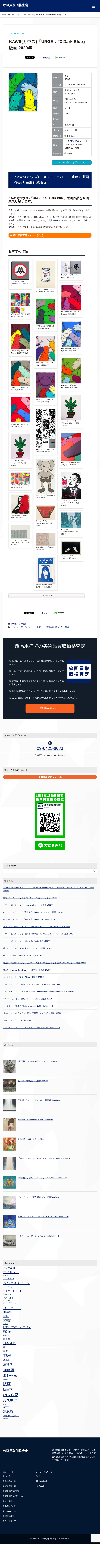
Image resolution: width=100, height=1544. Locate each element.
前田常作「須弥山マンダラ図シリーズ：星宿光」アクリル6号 (43, 1217)
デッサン (7, 1294)
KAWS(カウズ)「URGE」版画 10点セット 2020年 (20, 315)
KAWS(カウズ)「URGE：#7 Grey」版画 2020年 (20, 389)
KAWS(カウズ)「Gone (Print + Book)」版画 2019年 (71, 276)
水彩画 (7, 1359)
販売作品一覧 (10, 1481)
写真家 (7, 1320)
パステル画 (8, 1298)
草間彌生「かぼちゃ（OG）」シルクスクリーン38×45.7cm (42, 1178)
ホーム (7, 1476)
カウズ (67, 76)
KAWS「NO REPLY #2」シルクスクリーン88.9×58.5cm (70, 464)
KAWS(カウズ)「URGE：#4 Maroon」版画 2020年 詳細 (20, 352)
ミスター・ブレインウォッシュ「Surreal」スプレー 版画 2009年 (70, 503)
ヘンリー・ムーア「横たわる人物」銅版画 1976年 (38, 1236)
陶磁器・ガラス (11, 1415)
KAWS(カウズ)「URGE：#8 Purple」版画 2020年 (45, 401)
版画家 (7, 1389)
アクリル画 (9, 1267)
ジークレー (8, 1287)
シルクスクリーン (19, 627)
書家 (5, 1351)
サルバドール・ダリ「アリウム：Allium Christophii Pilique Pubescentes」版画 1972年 (38, 991)
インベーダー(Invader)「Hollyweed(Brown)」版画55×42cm (70, 423)
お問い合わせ (10, 1506)
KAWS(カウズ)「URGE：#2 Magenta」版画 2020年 (70, 313)
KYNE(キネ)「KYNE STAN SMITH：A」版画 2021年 (44, 586)
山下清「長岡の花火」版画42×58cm (33, 1081)
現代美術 (65, 627)
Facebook (43, 1481)
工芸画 (5, 1324)
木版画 (7, 1355)
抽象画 (6, 1335)
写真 (6, 1316)
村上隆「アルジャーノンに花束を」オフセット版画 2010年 (27, 948)
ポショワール (7, 1300)
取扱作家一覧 (10, 1486)
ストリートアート (36, 627)
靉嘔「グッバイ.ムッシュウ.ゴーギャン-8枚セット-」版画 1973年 (30, 898)
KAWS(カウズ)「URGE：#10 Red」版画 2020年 (20, 425)
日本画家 (9, 1343)
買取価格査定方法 (12, 1491)
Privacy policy (10, 1511)
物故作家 (10, 1395)
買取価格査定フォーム (59, 220)
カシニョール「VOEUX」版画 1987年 (18, 1020)
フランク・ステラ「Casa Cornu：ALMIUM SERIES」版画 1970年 (20, 542)
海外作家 (50, 627)
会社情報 (8, 1501)
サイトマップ (10, 1521)
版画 (57, 627)
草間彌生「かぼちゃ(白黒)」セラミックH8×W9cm (38, 1061)
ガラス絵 (6, 1275)
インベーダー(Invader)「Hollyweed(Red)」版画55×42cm (18, 463)
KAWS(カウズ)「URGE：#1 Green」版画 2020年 (45, 327)
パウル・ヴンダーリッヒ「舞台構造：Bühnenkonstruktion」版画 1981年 (33, 912)
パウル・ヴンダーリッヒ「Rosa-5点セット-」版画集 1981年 (28, 905)
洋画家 (8, 1370)
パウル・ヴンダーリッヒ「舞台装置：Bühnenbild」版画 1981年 (29, 919)
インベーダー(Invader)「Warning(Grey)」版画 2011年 (20, 284)
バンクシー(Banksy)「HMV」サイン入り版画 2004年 (70, 557)
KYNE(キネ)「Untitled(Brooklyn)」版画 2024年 (69, 532)
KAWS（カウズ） (19, 624)
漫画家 (5, 1379)
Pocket (46, 58)
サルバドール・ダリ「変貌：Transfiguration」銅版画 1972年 (28, 999)
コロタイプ (8, 1278)
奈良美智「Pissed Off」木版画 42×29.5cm (35, 1120)
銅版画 (8, 1411)
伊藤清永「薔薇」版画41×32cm (31, 1139)
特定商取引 (9, 1516)
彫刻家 (7, 1331)
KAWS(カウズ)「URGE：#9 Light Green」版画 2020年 (70, 386)
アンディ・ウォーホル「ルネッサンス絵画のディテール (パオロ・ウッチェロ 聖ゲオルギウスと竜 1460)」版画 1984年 (48, 889)
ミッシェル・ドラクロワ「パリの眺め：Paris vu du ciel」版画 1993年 (31, 1028)
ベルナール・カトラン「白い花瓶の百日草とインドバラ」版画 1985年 (32, 1013)
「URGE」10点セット (74, 141)
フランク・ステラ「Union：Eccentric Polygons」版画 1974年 (45, 523)
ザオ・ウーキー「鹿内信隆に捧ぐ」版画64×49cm (38, 1197)
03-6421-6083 (31, 220)
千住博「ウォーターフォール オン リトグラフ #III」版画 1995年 (44, 1158)
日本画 (6, 1338)
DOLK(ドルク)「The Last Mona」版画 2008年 (19, 516)
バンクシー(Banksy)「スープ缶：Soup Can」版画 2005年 (45, 290)
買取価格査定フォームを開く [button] (28, 235)
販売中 (6, 1407)
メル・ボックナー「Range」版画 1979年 (45, 548)
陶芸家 (5, 1418)
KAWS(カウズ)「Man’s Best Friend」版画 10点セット (45, 450)
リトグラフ (12, 1308)
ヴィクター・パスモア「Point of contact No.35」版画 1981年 (28, 1006)
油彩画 (7, 1364)
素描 (4, 1404)
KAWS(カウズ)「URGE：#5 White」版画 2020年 (45, 364)
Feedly (42, 1486)
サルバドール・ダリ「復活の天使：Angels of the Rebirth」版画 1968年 (32, 984)
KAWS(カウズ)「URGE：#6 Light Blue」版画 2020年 (70, 350)
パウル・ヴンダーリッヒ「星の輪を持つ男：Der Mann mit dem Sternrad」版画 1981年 (39, 934)
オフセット (11, 1272)
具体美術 (7, 1312)
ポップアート (9, 1303)
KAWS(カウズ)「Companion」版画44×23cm (45, 496)
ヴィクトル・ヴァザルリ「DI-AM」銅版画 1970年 (23, 977)
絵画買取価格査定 (15, 5)
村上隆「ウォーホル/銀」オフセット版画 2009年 (23, 955)
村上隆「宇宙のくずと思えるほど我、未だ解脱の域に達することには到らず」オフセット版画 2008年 (44, 963)
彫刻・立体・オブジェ (17, 1327)
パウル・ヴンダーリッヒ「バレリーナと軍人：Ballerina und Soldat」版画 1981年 (36, 927)
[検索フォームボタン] (94, 871)
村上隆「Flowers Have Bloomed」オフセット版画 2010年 (27, 970)
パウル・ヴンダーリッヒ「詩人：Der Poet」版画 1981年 (26, 941)
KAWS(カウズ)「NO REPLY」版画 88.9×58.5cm (20, 486)
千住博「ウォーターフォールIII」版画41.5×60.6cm (39, 1100)
